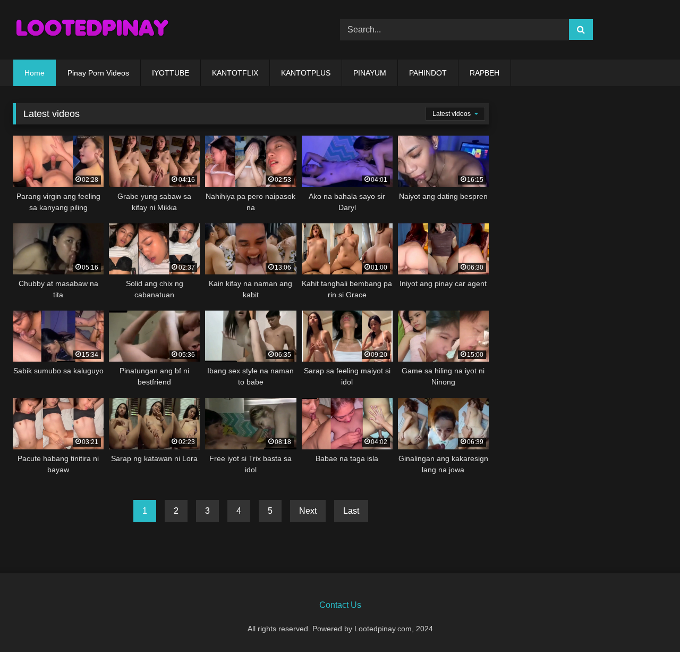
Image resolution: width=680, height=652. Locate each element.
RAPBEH (484, 73)
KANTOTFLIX (235, 73)
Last (351, 510)
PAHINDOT (428, 73)
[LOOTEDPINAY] (92, 30)
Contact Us (340, 604)
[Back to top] (647, 620)
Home (34, 73)
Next (308, 510)
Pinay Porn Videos (98, 73)
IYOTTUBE (170, 73)
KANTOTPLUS (305, 73)
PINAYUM (369, 73)
